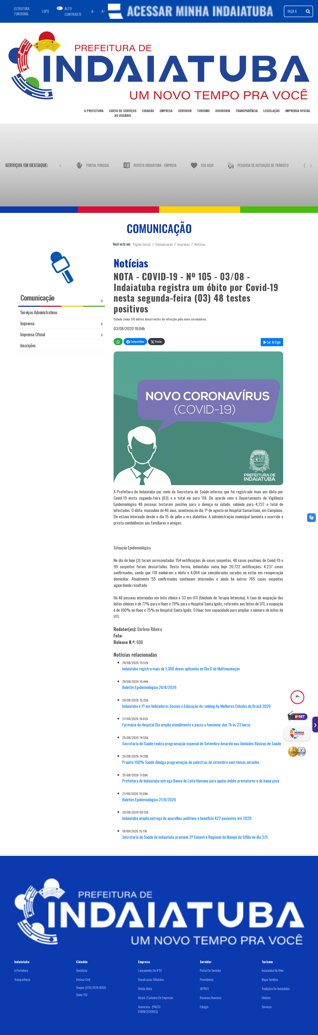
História (266, 997)
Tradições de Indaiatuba (276, 988)
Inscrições (28, 345)
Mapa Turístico (270, 979)
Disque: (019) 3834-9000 (91, 987)
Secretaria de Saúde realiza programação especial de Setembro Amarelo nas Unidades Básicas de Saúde (201, 743)
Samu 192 (82, 994)
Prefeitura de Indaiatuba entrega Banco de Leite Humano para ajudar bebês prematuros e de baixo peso (200, 780)
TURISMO (203, 110)
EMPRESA (166, 110)
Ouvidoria (81, 970)
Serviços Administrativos (38, 312)
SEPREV (204, 988)
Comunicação (164, 244)
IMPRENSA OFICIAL (297, 110)
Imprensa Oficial (32, 334)
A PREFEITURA (93, 110)
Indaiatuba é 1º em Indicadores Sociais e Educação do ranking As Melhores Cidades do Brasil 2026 (196, 706)
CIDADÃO (148, 110)
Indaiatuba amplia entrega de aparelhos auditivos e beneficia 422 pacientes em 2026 (187, 818)
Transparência (22, 979)
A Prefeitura (21, 970)
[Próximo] (310, 165)
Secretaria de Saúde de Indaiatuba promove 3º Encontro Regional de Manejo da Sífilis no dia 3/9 (195, 837)
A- (92, 11)
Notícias (200, 244)
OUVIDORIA (222, 110)
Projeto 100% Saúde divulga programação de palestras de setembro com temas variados (190, 762)
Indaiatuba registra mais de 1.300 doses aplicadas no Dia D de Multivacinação (181, 668)
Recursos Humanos (210, 997)
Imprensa (183, 244)
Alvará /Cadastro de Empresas (155, 997)
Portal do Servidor (210, 970)
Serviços (266, 1006)
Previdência (207, 979)
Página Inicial (142, 244)
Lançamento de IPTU (150, 970)
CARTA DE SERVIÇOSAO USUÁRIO (123, 113)
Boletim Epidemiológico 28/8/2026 (149, 687)
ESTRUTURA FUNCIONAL (21, 11)
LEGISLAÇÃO (271, 110)
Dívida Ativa (145, 988)
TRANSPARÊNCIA (247, 110)
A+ (103, 11)
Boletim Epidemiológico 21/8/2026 (149, 799)
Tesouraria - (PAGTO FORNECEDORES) (149, 1009)
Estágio (204, 1006)
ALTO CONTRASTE (72, 11)
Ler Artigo (273, 342)
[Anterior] (60, 165)
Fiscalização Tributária (151, 979)
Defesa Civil (83, 979)
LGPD (45, 11)
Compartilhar (137, 342)
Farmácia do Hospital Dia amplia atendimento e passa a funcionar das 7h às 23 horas (186, 724)
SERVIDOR (185, 110)
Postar (158, 342)
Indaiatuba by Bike (273, 970)
